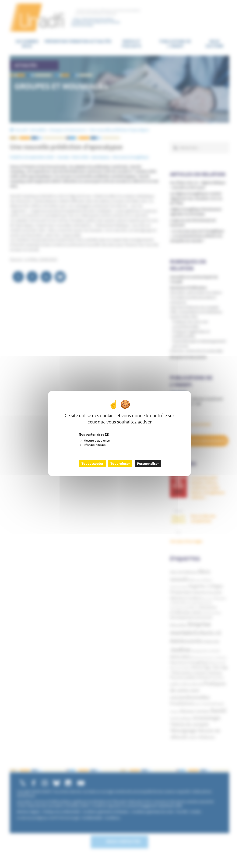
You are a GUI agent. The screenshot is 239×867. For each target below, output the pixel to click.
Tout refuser (120, 463)
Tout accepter (92, 463)
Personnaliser (148, 463)
